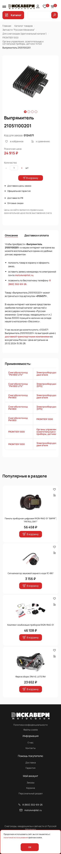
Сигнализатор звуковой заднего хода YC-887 (31, 573)
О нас (30, 742)
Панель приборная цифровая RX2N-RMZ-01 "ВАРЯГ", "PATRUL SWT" (30, 520)
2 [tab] (28, 111)
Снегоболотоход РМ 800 (18, 396)
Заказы (30, 782)
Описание (11, 235)
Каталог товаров (23, 25)
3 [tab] (32, 111)
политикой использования (16, 837)
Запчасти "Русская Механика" (18, 29)
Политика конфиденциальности (30, 724)
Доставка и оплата (36, 235)
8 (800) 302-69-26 (32, 804)
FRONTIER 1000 (10, 37)
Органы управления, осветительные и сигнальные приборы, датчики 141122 (22, 42)
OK (29, 847)
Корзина (30, 787)
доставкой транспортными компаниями (27, 336)
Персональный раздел (31, 793)
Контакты (30, 748)
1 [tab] (25, 111)
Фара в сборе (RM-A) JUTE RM (30, 676)
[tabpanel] (30, 82)
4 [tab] (36, 111)
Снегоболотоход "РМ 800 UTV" (18, 373)
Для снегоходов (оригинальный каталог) (24, 33)
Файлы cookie (30, 729)
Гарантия (30, 767)
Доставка (30, 762)
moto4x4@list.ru (24, 275)
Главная (6, 25)
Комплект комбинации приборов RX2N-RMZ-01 (30, 624)
